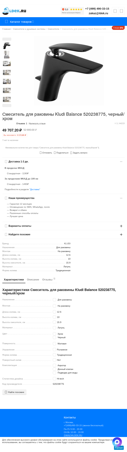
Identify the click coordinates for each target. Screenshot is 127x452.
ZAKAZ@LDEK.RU (73, 435)
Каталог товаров (21, 21)
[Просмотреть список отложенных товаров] (115, 12)
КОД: (117, 123)
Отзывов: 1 (21, 123)
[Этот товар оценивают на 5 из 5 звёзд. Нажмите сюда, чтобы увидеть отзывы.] (8, 123)
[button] (61, 152)
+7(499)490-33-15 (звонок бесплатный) (83, 425)
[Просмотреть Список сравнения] (121, 12)
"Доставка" (34, 189)
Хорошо (119, 447)
